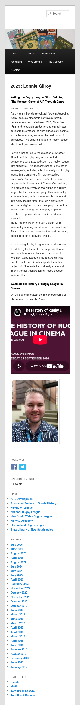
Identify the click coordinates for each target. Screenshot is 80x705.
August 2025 (18, 553)
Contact (15, 70)
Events (15, 682)
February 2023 (20, 584)
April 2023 (17, 579)
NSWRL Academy (22, 520)
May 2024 (16, 571)
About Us (16, 53)
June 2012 (17, 662)
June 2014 (17, 645)
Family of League (22, 507)
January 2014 (19, 649)
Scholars (16, 61)
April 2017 (17, 627)
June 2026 (17, 549)
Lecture (32, 53)
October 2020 (19, 601)
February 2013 (20, 658)
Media (14, 686)
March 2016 (18, 636)
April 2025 (17, 557)
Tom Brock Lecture (23, 691)
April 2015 (17, 641)
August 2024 (18, 562)
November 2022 (20, 588)
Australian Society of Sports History (33, 503)
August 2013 (18, 654)
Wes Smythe (35, 61)
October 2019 (19, 606)
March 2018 (18, 623)
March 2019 (18, 614)
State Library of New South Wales (32, 529)
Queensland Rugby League (28, 525)
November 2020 (20, 597)
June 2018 (17, 619)
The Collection (56, 61)
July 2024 (17, 566)
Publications (49, 53)
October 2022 (19, 592)
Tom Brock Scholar (23, 695)
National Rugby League (25, 512)
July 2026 (17, 544)
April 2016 (17, 632)
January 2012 (19, 667)
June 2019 (17, 610)
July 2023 (17, 575)
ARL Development (22, 499)
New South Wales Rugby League (31, 516)
